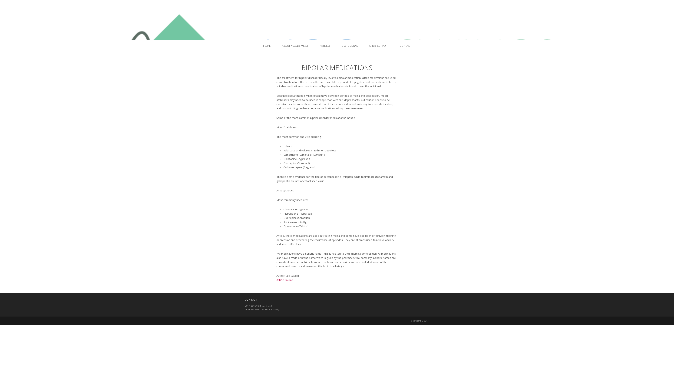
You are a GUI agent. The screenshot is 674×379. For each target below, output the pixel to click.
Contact (405, 45)
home (267, 45)
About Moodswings (295, 45)
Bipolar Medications (337, 67)
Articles (325, 45)
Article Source (284, 280)
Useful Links (350, 45)
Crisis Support (379, 45)
